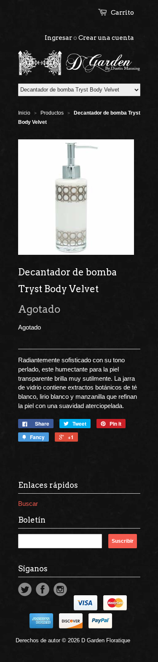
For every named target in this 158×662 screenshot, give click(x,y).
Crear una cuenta (106, 38)
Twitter (25, 589)
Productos (52, 113)
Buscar (28, 503)
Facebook (42, 589)
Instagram (60, 589)
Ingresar (58, 38)
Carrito (122, 12)
